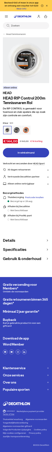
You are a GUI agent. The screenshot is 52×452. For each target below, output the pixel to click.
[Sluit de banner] (46, 5)
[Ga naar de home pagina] (22, 16)
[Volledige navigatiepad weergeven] (4, 34)
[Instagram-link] (18, 352)
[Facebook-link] (5, 352)
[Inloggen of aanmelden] (38, 16)
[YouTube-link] (11, 352)
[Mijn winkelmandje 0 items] (45, 16)
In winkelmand (26, 152)
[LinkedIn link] (24, 352)
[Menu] (6, 16)
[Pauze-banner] (42, 5)
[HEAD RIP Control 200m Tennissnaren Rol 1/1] (26, 60)
